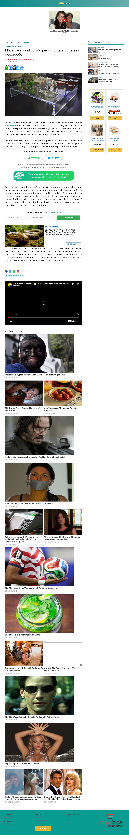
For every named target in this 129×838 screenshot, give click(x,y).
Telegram (55, 158)
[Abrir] (2, 3)
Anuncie (43, 828)
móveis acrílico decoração (14, 275)
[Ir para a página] (64, 4)
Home (7, 42)
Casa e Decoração (16, 42)
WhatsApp (36, 158)
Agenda (26, 42)
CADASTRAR (68, 218)
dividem (10, 125)
